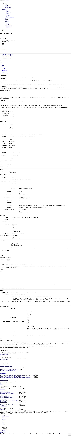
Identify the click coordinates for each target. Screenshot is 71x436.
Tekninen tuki (7, 23)
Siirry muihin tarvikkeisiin (3, 364)
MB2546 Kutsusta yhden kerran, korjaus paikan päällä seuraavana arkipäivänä (9, 400)
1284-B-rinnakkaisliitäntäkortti (4, 399)
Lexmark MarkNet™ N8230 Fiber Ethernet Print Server (7, 393)
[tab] (36, 65)
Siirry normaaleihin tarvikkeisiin (4, 359)
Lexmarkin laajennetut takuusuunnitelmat (9, 8)
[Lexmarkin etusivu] (7, 0)
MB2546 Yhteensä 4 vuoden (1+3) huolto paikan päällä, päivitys (8, 404)
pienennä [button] (1, 378)
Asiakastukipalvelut (7, 21)
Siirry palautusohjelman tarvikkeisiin (4, 354)
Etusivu (3, 29)
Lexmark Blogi (3, 424)
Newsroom (3, 423)
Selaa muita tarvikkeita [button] (3, 373)
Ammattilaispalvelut (7, 20)
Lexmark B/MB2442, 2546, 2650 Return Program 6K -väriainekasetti (8, 368)
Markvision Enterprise (8, 27)
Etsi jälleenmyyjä (4, 422)
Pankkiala (7, 10)
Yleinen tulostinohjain (8, 26)
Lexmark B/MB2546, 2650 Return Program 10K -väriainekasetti (8, 370)
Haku (2, 3)
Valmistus (7, 13)
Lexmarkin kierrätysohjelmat (8, 7)
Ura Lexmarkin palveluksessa (5, 416)
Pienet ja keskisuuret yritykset (8, 4)
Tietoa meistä (3, 415)
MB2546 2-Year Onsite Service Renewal (5, 395)
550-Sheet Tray (2, 405)
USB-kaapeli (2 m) (2, 389)
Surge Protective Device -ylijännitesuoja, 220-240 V (6, 408)
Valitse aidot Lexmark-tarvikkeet (8, 6)
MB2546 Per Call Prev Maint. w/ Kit (4, 396)
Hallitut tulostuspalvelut (7, 18)
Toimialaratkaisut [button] (4, 9)
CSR (2, 421)
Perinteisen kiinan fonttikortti (3, 406)
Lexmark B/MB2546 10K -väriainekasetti (5, 382)
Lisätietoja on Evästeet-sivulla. (59, 433)
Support (3, 417)
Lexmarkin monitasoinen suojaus (10, 17)
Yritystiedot (3, 430)
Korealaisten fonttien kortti (3, 401)
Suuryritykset (6, 5)
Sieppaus (7, 16)
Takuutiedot (7, 24)
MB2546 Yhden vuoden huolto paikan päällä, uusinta (6, 397)
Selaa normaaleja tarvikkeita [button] (4, 380)
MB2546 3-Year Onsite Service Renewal (5, 392)
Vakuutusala (7, 11)
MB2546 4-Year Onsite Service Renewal (5, 391)
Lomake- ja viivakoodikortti (3, 402)
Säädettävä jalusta (2, 409)
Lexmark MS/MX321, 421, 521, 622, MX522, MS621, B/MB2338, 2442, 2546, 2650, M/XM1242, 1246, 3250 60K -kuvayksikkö (15, 377)
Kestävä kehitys (3, 419)
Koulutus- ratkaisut (8, 12)
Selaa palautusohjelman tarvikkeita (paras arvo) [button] (6, 366)
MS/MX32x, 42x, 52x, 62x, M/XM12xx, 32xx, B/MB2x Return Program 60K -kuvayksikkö (11, 376)
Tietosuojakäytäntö (4, 431)
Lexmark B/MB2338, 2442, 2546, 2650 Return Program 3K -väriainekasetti (9, 369)
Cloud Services (8, 15)
